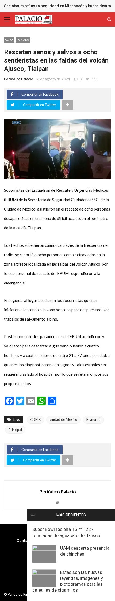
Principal (15, 430)
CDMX (9, 39)
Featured (93, 419)
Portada (23, 39)
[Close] (33, 515)
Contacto (25, 540)
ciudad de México (63, 419)
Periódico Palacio (18, 79)
